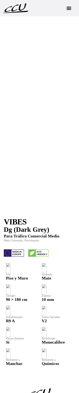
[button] (69, 8)
